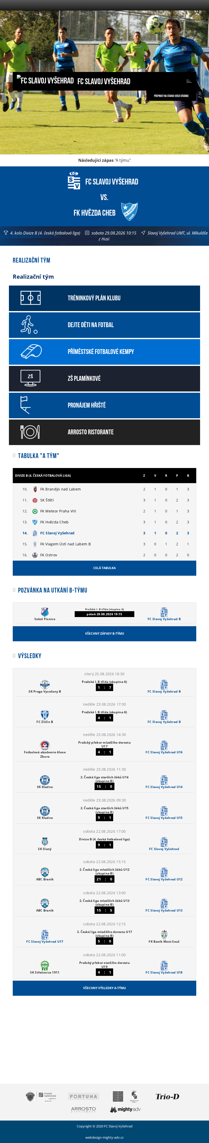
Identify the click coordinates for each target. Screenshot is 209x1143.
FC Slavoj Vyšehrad (103, 80)
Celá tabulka (104, 568)
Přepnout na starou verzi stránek (171, 95)
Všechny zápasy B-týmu (104, 633)
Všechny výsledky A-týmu (104, 988)
